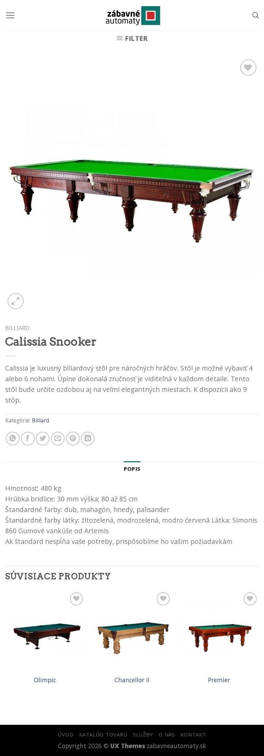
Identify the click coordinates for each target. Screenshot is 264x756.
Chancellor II (132, 680)
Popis (132, 469)
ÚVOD (65, 734)
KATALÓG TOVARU (103, 734)
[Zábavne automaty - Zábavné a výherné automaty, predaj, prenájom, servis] (132, 15)
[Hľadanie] (255, 15)
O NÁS (167, 734)
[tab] (132, 469)
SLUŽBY (143, 734)
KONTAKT (193, 734)
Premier (219, 680)
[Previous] (5, 645)
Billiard (17, 328)
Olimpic (45, 680)
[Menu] (10, 15)
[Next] (258, 645)
